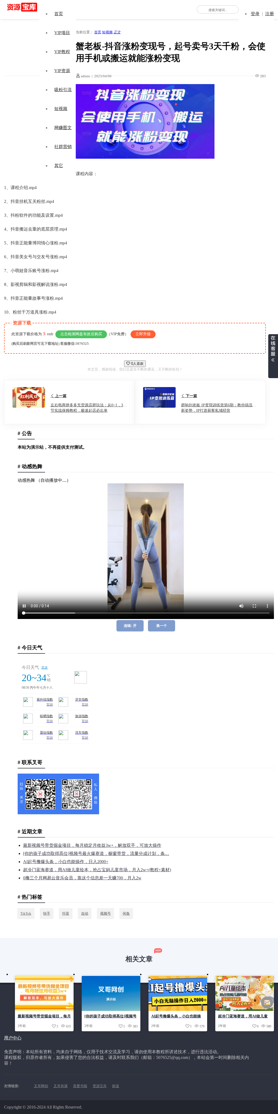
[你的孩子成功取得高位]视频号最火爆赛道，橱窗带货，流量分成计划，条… (96, 853)
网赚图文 (63, 127)
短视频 (60, 108)
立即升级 (143, 334)
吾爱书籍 (80, 1086)
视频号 (105, 913)
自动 (84, 913)
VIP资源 (62, 70)
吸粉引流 (63, 89)
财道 (115, 1086)
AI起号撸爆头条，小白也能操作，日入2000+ (65, 861)
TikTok (25, 913)
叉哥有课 (60, 1086)
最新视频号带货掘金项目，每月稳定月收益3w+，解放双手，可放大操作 (92, 845)
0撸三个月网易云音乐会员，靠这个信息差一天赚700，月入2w (82, 878)
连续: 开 (130, 626)
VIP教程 (62, 51)
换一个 (161, 626)
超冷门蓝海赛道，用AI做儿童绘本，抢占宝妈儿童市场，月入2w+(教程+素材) (97, 869)
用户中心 (12, 1038)
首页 (58, 13)
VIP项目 (62, 32)
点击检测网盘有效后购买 (81, 334)
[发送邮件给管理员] (267, 1006)
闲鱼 (126, 913)
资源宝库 (100, 1086)
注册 (269, 13)
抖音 (65, 913)
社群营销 (63, 146)
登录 (255, 13)
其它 (58, 165)
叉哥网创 (41, 1086)
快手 (46, 913)
